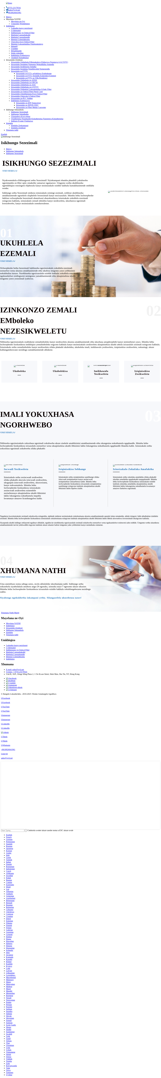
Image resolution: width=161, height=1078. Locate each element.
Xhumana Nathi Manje (10, 613)
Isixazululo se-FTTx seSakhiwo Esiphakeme (34, 73)
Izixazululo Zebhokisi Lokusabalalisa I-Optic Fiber (31, 89)
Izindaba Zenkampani (19, 125)
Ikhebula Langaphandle (20, 37)
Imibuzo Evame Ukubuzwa (22, 121)
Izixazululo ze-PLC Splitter (22, 98)
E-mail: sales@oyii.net (15, 670)
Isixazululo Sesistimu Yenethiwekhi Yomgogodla (30, 69)
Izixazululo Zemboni (14, 628)
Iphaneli (14, 46)
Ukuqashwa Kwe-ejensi (20, 116)
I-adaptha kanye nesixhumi (21, 28)
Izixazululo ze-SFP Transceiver (28, 103)
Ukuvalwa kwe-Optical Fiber (22, 42)
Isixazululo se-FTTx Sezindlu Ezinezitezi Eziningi (36, 76)
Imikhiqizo (10, 26)
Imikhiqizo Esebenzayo (20, 55)
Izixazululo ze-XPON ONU (27, 105)
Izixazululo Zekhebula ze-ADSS (24, 80)
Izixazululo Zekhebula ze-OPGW (24, 82)
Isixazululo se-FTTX (19, 71)
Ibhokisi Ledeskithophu (20, 39)
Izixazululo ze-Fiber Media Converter (31, 107)
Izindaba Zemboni (18, 128)
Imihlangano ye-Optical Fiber (22, 33)
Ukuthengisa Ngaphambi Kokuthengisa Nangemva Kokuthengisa (37, 119)
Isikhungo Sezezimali (19, 112)
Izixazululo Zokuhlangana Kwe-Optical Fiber (29, 94)
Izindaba (9, 123)
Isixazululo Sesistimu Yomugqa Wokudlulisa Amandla (32, 64)
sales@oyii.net (14, 10)
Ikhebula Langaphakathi (20, 35)
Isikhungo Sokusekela (15, 151)
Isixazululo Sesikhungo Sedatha (23, 67)
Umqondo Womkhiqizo (20, 24)
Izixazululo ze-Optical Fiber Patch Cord (27, 92)
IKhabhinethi (16, 51)
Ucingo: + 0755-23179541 (16, 672)
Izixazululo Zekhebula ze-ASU (23, 85)
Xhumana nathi (12, 130)
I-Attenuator (16, 30)
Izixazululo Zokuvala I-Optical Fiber (25, 96)
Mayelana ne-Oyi (18, 21)
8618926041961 (14, 13)
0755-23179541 (14, 8)
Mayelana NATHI (13, 623)
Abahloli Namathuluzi (20, 58)
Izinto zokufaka (17, 53)
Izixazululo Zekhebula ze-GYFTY (25, 87)
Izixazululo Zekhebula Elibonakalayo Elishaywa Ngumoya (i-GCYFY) (39, 62)
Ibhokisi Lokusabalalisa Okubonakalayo (27, 44)
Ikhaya (8, 17)
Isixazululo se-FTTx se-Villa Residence (31, 78)
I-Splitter (14, 49)
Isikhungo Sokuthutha (20, 114)
